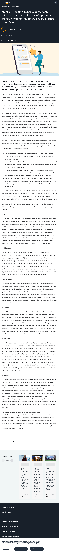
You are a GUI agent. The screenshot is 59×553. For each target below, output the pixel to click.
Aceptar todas (36, 549)
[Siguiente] (11, 460)
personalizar (6, 549)
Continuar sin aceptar (21, 549)
